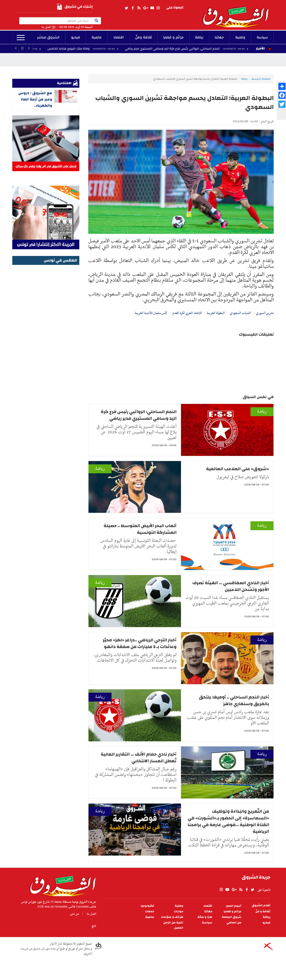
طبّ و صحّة (205, 917)
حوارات (178, 911)
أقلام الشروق (261, 905)
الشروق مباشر (48, 37)
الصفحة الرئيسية (261, 78)
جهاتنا (219, 37)
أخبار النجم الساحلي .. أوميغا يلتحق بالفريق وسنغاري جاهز (234, 700)
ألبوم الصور (233, 905)
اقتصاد (118, 37)
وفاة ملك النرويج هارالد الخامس (111, 49)
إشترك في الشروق (79, 7)
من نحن (74, 913)
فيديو (75, 37)
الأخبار (260, 48)
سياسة (262, 37)
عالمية (97, 37)
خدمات (149, 911)
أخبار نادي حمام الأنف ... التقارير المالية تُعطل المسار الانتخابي (139, 757)
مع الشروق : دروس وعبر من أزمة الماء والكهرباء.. (35, 99)
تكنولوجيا (147, 905)
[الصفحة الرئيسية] (238, 13)
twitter (126, 8)
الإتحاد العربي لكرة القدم (187, 313)
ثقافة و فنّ (262, 911)
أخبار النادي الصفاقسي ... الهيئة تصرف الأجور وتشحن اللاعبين (230, 586)
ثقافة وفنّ (143, 37)
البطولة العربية (216, 313)
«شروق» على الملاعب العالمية (237, 469)
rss (138, 8)
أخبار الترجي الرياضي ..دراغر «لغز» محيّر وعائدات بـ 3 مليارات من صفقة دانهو (140, 643)
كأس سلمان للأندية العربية (151, 313)
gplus (145, 8)
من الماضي (233, 922)
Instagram (158, 8)
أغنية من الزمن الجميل (173, 925)
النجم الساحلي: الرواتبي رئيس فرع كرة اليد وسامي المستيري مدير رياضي (215, 49)
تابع (94, 926)
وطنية (240, 37)
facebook (132, 8)
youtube (152, 8)
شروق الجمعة (231, 917)
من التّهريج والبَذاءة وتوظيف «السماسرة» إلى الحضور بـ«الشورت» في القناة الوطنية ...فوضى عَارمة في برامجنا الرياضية (228, 821)
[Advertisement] (45, 333)
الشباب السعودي (240, 313)
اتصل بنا (46, 27)
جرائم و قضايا (173, 37)
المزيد (21, 38)
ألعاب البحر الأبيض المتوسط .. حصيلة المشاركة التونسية (140, 529)
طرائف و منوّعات (172, 917)
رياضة (199, 37)
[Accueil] (61, 884)
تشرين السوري (265, 313)
